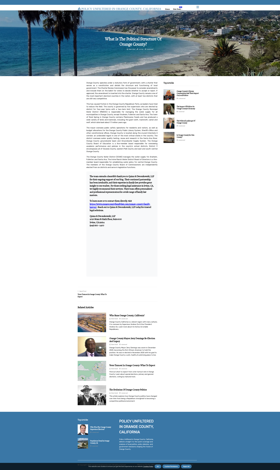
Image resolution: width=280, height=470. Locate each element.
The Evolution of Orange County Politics (128, 389)
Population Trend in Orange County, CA (99, 442)
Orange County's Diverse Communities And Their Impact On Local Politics (188, 93)
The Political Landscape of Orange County (186, 122)
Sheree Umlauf (132, 49)
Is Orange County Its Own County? (185, 136)
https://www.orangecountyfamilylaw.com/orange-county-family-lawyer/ (120, 205)
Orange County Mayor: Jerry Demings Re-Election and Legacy (132, 340)
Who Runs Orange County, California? (126, 315)
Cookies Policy (148, 466)
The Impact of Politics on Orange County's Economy (186, 107)
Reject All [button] (186, 466)
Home (167, 9)
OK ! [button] (158, 466)
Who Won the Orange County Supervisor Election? (100, 428)
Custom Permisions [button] (171, 466)
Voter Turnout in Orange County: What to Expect (132, 365)
